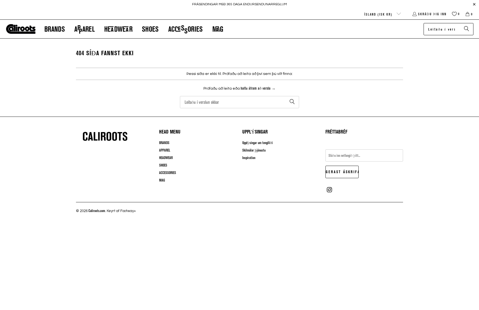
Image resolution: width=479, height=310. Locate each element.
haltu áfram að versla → (258, 88)
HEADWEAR (166, 157)
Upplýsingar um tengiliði (257, 142)
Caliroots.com (96, 210)
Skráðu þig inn (432, 14)
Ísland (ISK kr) (379, 14)
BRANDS (164, 142)
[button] (55, 29)
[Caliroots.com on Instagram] (329, 189)
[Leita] (466, 29)
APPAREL (164, 150)
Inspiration (248, 157)
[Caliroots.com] (21, 29)
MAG (162, 180)
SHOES (163, 165)
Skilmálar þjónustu (254, 150)
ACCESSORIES (167, 172)
